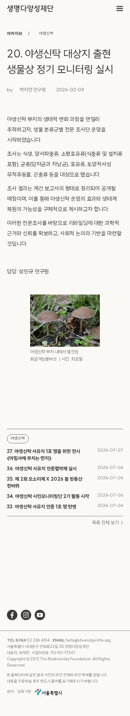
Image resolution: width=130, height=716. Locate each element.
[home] (30, 8)
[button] (119, 8)
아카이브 (15, 34)
